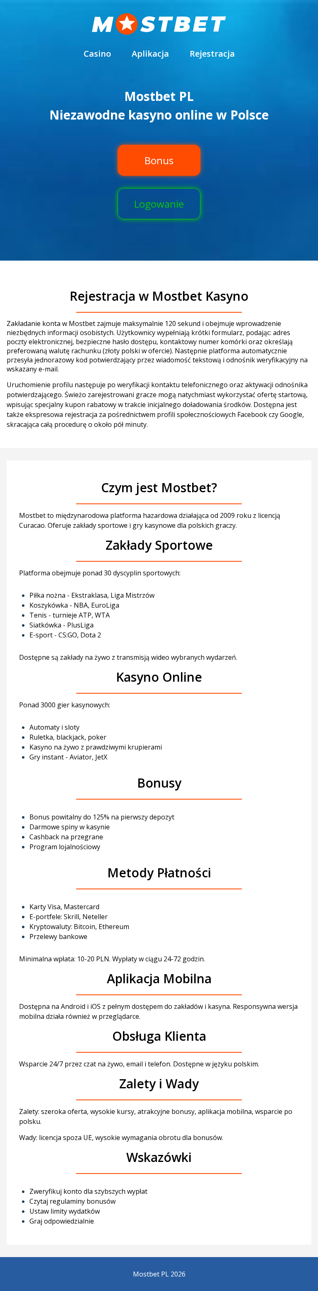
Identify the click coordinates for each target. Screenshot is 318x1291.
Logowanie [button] (159, 204)
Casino (97, 53)
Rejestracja (212, 53)
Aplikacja (150, 53)
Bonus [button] (159, 160)
